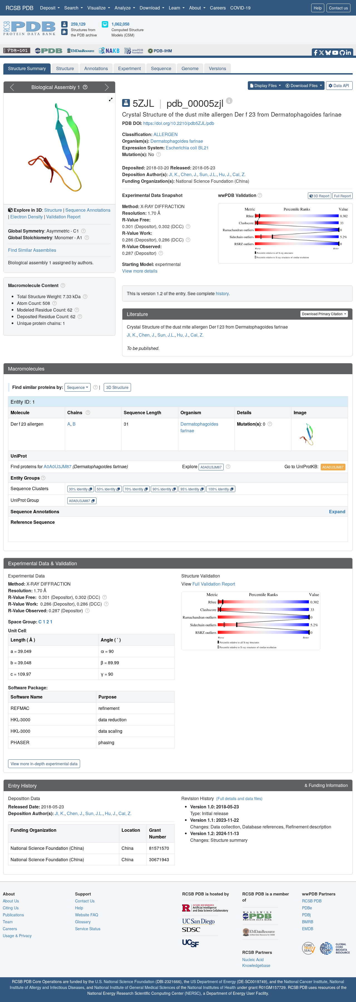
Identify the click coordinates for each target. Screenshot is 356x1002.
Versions (217, 68)
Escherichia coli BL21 (187, 147)
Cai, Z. (239, 174)
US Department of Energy (213, 981)
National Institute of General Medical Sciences (134, 987)
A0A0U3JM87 (57, 466)
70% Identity (134, 489)
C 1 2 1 (45, 621)
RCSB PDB (19, 8)
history (222, 293)
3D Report (321, 195)
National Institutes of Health (211, 987)
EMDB (307, 928)
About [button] (195, 7)
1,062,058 (120, 24)
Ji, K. (174, 174)
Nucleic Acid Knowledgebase (256, 962)
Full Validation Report (213, 584)
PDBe (307, 907)
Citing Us (11, 907)
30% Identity (78, 489)
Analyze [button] (123, 7)
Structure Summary (27, 68)
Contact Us (85, 901)
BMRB (307, 921)
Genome (190, 68)
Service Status (87, 928)
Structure (65, 68)
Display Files (265, 85)
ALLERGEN (166, 134)
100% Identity (218, 489)
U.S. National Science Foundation (124, 981)
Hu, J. (224, 174)
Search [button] (72, 7)
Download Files (304, 85)
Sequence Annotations (87, 210)
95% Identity (190, 489)
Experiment (129, 68)
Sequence (161, 68)
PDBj (306, 914)
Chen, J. (189, 174)
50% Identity (106, 489)
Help (318, 8)
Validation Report (63, 216)
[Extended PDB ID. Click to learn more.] (229, 100)
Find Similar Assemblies (32, 250)
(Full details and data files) (239, 798)
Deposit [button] (48, 7)
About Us (11, 901)
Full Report (342, 195)
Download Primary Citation (322, 313)
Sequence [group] (76, 387)
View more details (139, 271)
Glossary (83, 921)
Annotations (96, 68)
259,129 (78, 24)
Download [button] (150, 7)
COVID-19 (240, 7)
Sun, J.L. (208, 174)
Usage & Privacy (17, 935)
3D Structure (117, 387)
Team (8, 921)
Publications (13, 914)
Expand (337, 511)
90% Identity (162, 489)
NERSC (192, 993)
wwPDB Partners (318, 894)
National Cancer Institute (305, 981)
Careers (218, 7)
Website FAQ (86, 914)
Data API (341, 85)
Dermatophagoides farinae (176, 141)
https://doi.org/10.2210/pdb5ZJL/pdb (178, 123)
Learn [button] (175, 7)
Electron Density (26, 216)
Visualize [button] (97, 7)
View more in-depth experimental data (44, 763)
